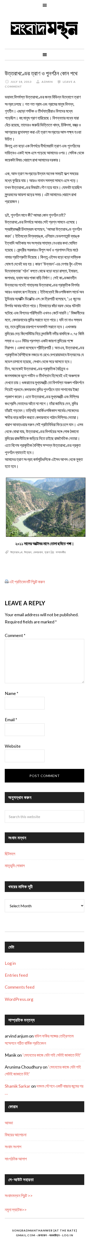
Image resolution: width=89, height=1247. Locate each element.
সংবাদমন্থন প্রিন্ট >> (19, 1195)
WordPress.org (19, 999)
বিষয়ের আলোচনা (15, 1134)
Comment (15, 635)
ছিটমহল (10, 853)
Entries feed (16, 975)
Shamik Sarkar (17, 1086)
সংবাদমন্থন (44, 29)
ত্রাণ (47, 552)
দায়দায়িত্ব (54, 1235)
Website (13, 746)
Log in (10, 963)
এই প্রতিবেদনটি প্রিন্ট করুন (27, 581)
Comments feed (19, 987)
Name (11, 693)
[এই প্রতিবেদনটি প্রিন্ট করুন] (7, 581)
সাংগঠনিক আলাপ (16, 1158)
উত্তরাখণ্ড (16, 552)
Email (11, 719)
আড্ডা (9, 1122)
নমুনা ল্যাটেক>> (16, 1209)
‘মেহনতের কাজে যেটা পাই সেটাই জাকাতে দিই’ (52, 1055)
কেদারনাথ (38, 552)
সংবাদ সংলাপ (13, 1146)
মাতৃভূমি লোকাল (15, 865)
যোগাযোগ (42, 1235)
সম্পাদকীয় (61, 552)
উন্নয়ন (28, 552)
